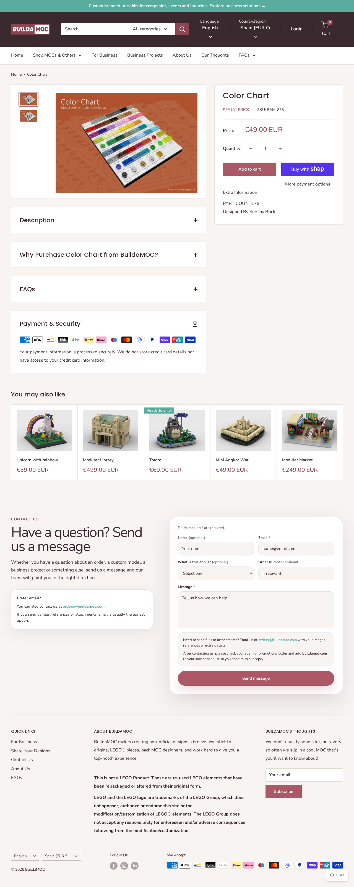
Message (186, 587)
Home (17, 55)
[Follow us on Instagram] (124, 866)
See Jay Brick (236, 109)
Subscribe (283, 791)
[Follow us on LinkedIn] (135, 866)
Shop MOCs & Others (54, 55)
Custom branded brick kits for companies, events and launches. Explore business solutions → (177, 6)
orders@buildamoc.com (84, 606)
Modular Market (297, 460)
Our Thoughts (215, 55)
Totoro (155, 460)
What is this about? (203, 562)
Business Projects (145, 55)
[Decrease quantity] (251, 148)
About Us (182, 55)
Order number (279, 562)
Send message (256, 678)
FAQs (244, 55)
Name (191, 538)
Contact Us (22, 760)
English (20, 856)
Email (264, 538)
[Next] (343, 442)
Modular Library (98, 460)
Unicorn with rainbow (37, 460)
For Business (105, 55)
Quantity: (232, 148)
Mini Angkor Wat (232, 460)
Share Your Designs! (31, 751)
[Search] (182, 29)
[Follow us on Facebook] (114, 866)
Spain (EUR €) (57, 856)
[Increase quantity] (280, 148)
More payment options (307, 184)
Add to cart (249, 169)
